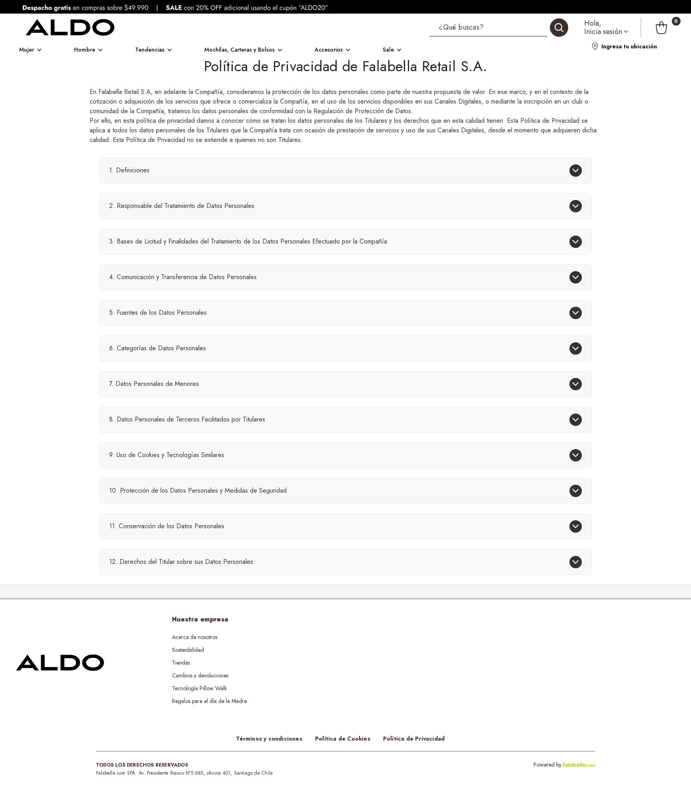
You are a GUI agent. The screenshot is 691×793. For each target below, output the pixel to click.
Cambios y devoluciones (200, 675)
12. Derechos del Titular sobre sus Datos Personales (181, 561)
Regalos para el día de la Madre (209, 701)
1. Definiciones (129, 170)
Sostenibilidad (188, 650)
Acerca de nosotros (195, 637)
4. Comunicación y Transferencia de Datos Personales (183, 277)
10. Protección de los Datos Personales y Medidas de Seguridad (198, 490)
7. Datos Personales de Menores (154, 383)
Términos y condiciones (269, 739)
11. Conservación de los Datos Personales (166, 526)
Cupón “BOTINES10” (340, 637)
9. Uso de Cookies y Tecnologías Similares (166, 454)
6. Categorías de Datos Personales (157, 348)
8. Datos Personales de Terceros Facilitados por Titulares (187, 419)
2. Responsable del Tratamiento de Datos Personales (181, 205)
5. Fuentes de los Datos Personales (158, 312)
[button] (498, 28)
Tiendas (181, 663)
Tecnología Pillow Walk (199, 688)
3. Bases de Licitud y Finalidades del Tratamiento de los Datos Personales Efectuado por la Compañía (248, 241)
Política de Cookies (342, 739)
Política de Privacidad (414, 739)
